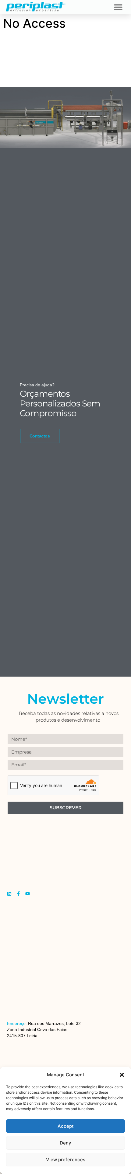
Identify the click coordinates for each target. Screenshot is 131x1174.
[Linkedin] (9, 893)
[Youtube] (27, 893)
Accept (66, 1126)
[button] (122, 1075)
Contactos (40, 436)
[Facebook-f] (18, 893)
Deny (65, 1143)
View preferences (65, 1159)
